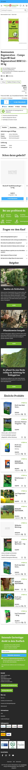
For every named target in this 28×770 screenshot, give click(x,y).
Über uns (2, 697)
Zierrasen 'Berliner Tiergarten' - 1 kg (21, 423)
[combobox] (12, 10)
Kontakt (4, 1)
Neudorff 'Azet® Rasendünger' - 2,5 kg (12, 187)
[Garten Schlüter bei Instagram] (6, 755)
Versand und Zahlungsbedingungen (8, 703)
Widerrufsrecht (4, 706)
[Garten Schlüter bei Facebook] (2, 755)
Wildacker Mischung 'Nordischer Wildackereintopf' (20, 526)
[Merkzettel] (20, 5)
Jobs (2, 713)
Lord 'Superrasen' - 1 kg (21, 494)
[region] (14, 33)
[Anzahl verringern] (2, 102)
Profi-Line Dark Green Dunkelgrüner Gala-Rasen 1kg (20, 566)
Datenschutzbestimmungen (15, 658)
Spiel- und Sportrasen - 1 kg (20, 543)
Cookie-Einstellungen (5, 719)
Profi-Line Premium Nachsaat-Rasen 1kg (20, 446)
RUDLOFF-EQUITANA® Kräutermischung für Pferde (20, 582)
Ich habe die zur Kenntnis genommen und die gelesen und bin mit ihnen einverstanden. (14, 660)
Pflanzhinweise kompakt (14, 330)
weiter (14, 305)
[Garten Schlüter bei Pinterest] (9, 755)
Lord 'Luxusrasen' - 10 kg (20, 614)
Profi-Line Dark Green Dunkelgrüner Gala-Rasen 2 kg (20, 406)
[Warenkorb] (26, 5)
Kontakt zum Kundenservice (6, 681)
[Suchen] (25, 10)
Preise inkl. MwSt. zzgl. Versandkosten (10, 95)
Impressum (9, 761)
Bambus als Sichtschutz (14, 289)
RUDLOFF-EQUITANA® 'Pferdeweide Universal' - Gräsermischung (20, 462)
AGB (18, 660)
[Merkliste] (22, 414)
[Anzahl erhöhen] (10, 102)
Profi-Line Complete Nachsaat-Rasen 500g (20, 598)
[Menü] (1, 5)
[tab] (4, 127)
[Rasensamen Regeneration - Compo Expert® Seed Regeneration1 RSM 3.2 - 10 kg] (14, 30)
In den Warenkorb (19, 102)
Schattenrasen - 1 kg (20, 479)
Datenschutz (18, 761)
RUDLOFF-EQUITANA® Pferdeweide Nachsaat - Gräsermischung (20, 510)
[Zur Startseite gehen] (11, 5)
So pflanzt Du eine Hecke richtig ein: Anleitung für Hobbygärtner (14, 372)
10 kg (3, 82)
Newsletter (3, 716)
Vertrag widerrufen (7, 690)
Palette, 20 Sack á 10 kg (13, 82)
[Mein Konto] (23, 5)
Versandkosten (23, 764)
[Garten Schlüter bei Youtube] (13, 755)
